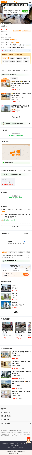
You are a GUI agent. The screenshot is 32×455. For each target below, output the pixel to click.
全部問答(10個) (16, 227)
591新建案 (12, 443)
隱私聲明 (16, 453)
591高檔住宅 (17, 445)
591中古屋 (25, 443)
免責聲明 (8, 447)
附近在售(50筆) (16, 117)
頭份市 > (15, 430)
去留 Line (25, 11)
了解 (25, 5)
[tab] (5, 78)
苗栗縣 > (11, 430)
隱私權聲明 (21, 447)
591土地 (18, 443)
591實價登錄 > (4, 430)
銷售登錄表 (27, 170)
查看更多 (16, 312)
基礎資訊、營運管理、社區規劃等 (14, 47)
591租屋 (11, 445)
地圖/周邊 (25, 233)
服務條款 (14, 447)
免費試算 (26, 274)
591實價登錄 (5, 443)
